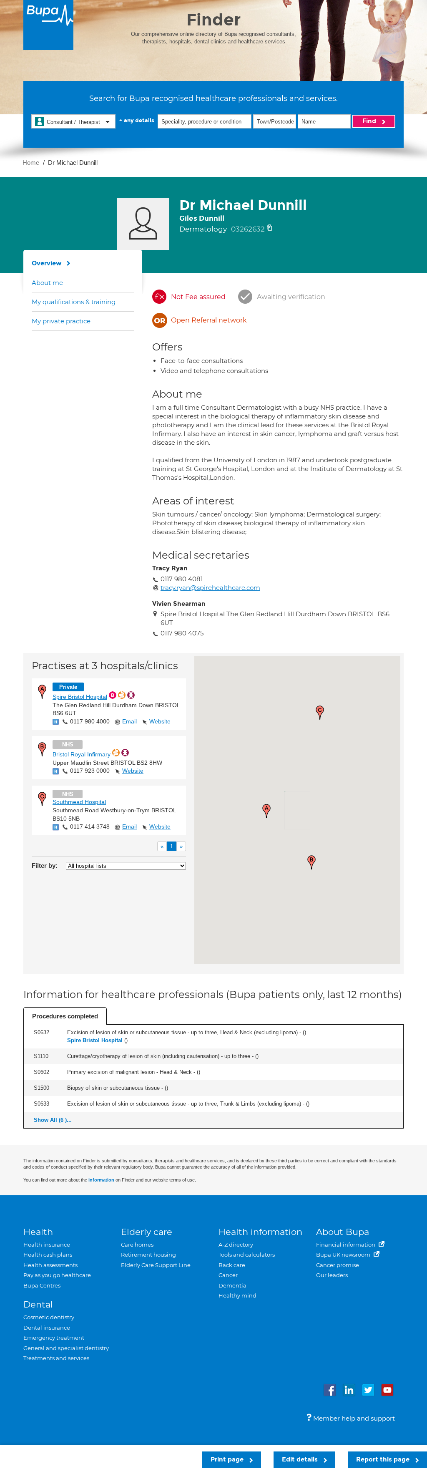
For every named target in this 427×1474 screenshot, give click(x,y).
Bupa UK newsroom (344, 1254)
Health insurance (46, 1244)
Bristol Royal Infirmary (82, 754)
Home (31, 162)
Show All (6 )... (53, 1120)
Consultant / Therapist (73, 122)
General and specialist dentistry (66, 1348)
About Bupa (342, 1232)
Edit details (300, 1459)
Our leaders (332, 1275)
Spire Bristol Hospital (80, 696)
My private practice (61, 321)
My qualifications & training (74, 302)
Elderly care (146, 1232)
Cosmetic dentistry (48, 1317)
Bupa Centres (41, 1285)
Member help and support (353, 1418)
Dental (38, 1304)
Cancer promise (337, 1265)
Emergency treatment (53, 1337)
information (101, 1179)
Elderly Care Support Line (156, 1265)
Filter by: (45, 865)
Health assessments (50, 1265)
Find (370, 121)
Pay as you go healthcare (57, 1275)
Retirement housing (148, 1254)
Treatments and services (56, 1358)
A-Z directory (236, 1244)
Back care (232, 1265)
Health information (260, 1232)
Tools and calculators (247, 1254)
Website (160, 721)
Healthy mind (237, 1295)
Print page (228, 1459)
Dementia (232, 1285)
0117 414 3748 (90, 826)
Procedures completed (65, 1016)
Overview (47, 263)
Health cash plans (47, 1254)
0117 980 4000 (90, 721)
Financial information (346, 1244)
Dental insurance (46, 1327)
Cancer (228, 1275)
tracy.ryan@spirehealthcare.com (210, 588)
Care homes (137, 1244)
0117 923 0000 (90, 770)
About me (47, 283)
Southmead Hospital (79, 802)
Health (38, 1232)
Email (129, 721)
